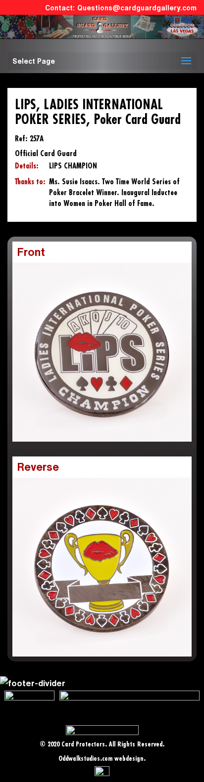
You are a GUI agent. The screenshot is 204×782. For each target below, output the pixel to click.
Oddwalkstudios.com (85, 759)
